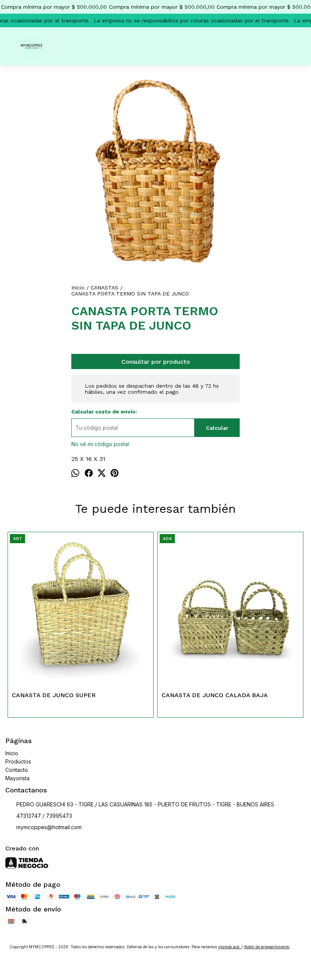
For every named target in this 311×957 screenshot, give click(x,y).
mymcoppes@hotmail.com (49, 827)
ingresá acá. (230, 946)
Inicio (11, 753)
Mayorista (17, 778)
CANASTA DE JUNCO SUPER (54, 695)
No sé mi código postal (100, 444)
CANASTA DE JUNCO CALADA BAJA (215, 695)
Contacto (16, 770)
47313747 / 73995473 (44, 815)
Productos (18, 761)
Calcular (217, 428)
